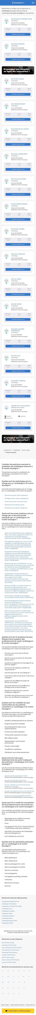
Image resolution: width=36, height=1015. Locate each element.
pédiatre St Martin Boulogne (8, 957)
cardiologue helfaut (7, 923)
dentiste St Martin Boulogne (8, 942)
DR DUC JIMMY (16, 279)
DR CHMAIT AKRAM (17, 79)
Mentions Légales (5, 1004)
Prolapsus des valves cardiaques (16, 498)
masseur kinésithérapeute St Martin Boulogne (12, 947)
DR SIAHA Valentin (17, 44)
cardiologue (16, 450)
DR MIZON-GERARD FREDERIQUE (17, 330)
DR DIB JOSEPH (16, 304)
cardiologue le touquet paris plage (12, 906)
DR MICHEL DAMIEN (17, 229)
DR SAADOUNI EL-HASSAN (20, 129)
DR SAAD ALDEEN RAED (19, 154)
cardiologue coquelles (8, 911)
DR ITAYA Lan (15, 356)
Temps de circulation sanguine (16, 508)
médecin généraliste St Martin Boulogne (10, 950)
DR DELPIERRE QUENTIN (19, 204)
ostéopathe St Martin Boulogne (8, 955)
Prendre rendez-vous (18, 34)
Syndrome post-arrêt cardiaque (16, 495)
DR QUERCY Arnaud (18, 381)
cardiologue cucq (7, 908)
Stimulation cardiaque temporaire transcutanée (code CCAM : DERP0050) (19, 596)
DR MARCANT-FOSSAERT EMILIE (21, 19)
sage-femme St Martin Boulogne (9, 962)
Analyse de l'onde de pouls (14, 505)
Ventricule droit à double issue (16, 501)
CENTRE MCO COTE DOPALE (20, 406)
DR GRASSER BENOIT (18, 104)
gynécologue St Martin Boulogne (9, 945)
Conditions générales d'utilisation (17, 1004)
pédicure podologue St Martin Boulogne (10, 959)
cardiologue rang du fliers (9, 920)
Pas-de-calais (26, 450)
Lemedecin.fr (7, 450)
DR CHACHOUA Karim (18, 179)
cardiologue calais (7, 913)
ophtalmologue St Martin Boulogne (9, 952)
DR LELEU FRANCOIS (18, 254)
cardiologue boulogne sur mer (10, 901)
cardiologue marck (7, 918)
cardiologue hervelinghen (9, 904)
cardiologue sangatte (8, 916)
